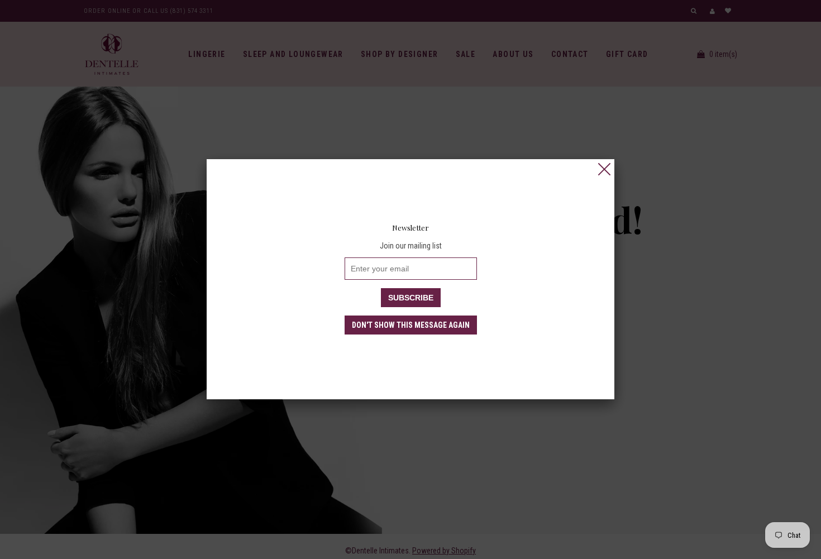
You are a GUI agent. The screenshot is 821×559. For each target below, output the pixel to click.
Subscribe (410, 297)
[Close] (604, 169)
